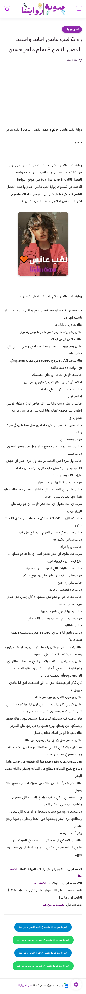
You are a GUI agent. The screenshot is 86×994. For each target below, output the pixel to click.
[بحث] (7, 9)
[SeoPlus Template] (66, 985)
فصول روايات (72, 29)
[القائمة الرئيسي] (79, 9)
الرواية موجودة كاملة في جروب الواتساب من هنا (43, 940)
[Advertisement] (43, 87)
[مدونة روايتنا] (43, 9)
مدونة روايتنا (25, 985)
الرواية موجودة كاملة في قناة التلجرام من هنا (43, 927)
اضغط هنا (39, 883)
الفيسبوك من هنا (54, 905)
